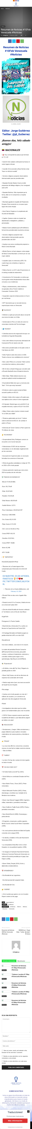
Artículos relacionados (9, 961)
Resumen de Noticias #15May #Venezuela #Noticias (19, 1002)
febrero (19, 906)
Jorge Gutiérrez (10, 902)
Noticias (8, 8)
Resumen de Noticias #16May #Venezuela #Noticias (19, 985)
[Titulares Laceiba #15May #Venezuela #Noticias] (6, 994)
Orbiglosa (5, 35)
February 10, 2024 (16, 591)
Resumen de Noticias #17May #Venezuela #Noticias (19, 968)
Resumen (5, 908)
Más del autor (21, 961)
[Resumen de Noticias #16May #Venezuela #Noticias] (6, 985)
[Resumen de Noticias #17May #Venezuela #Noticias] (6, 968)
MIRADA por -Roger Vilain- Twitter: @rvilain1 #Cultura (23, 932)
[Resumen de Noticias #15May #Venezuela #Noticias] (6, 1002)
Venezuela (11, 908)
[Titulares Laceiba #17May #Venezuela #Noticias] (6, 976)
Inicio (2, 8)
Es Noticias (11, 904)
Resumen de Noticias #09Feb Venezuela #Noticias (8, 932)
